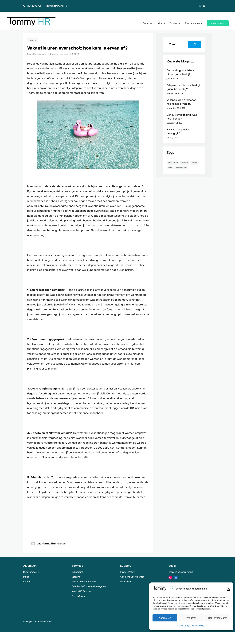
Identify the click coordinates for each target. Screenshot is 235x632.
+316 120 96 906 (33, 6)
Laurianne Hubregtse (47, 54)
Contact (27, 581)
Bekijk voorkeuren (217, 618)
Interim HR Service (81, 591)
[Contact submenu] (179, 23)
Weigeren (191, 618)
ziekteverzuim (181, 167)
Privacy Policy (197, 626)
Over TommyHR (31, 572)
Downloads (125, 581)
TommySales (78, 596)
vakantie (32, 40)
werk (170, 167)
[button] (228, 588)
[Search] (194, 44)
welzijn (194, 163)
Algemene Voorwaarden (132, 576)
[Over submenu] (164, 23)
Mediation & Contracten (84, 581)
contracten (173, 163)
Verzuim (76, 576)
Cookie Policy (183, 626)
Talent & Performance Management (90, 586)
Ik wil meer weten (218, 23)
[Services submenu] (153, 23)
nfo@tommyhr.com (58, 6)
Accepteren (165, 618)
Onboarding (77, 572)
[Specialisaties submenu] (201, 23)
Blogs (26, 576)
